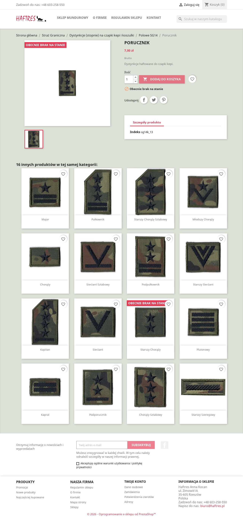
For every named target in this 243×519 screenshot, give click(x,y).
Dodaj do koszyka (162, 79)
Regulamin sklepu (126, 18)
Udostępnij (144, 100)
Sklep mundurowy (72, 18)
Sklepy (74, 507)
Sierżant (98, 349)
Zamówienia (132, 492)
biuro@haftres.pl (212, 506)
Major (45, 219)
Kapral (45, 414)
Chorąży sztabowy (150, 414)
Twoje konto (135, 482)
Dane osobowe (133, 487)
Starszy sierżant (203, 284)
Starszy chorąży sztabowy (150, 219)
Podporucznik (98, 414)
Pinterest (163, 100)
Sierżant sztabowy (98, 284)
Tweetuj (154, 100)
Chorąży (45, 284)
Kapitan (45, 349)
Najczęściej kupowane (30, 497)
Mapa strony (78, 502)
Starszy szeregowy (203, 414)
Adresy (128, 502)
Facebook (164, 445)
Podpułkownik (150, 284)
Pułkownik (98, 219)
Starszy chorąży (150, 349)
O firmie (100, 18)
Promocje (22, 487)
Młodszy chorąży (203, 219)
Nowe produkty (26, 492)
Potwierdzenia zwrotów (139, 497)
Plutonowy (203, 349)
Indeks (135, 132)
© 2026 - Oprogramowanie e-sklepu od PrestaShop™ (121, 514)
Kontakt (154, 18)
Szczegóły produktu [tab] (147, 122)
